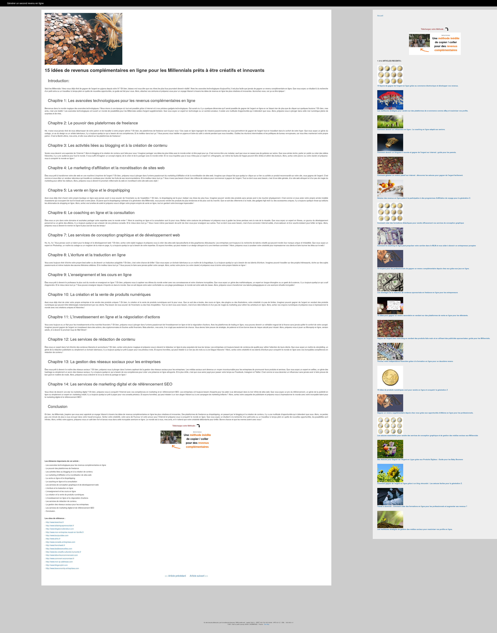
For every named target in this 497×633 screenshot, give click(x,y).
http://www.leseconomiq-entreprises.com (62, 568)
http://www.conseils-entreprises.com (60, 542)
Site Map (266, 624)
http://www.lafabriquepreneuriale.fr (60, 525)
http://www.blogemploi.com (57, 565)
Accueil (380, 15)
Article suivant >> (199, 575)
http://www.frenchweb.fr (55, 545)
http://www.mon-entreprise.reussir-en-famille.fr (65, 532)
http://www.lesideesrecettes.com (59, 548)
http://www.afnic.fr (53, 538)
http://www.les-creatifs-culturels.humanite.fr (63, 551)
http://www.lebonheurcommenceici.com (62, 555)
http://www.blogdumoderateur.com (60, 528)
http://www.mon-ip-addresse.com (59, 561)
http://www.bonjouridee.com (57, 535)
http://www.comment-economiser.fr (60, 558)
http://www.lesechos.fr (55, 522)
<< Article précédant (175, 575)
